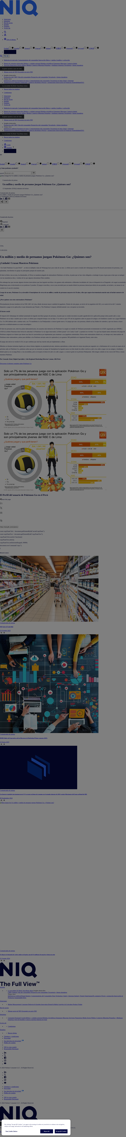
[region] (36, 1127)
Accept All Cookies (61, 1131)
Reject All (46, 1131)
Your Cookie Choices (11, 1131)
